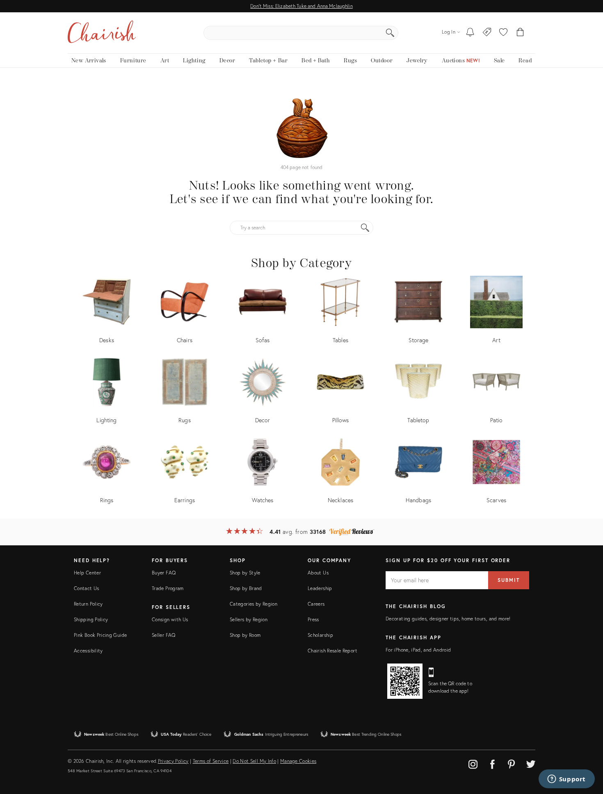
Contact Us (86, 588)
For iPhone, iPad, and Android (418, 650)
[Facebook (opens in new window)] (492, 762)
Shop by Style (245, 573)
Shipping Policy (91, 619)
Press (313, 619)
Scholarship (320, 635)
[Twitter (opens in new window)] (530, 762)
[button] (503, 33)
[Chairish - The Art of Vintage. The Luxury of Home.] (102, 33)
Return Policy (88, 604)
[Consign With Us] (487, 33)
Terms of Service (211, 761)
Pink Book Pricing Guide (100, 635)
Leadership (320, 588)
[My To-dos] (470, 33)
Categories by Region (253, 604)
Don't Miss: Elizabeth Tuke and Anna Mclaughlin (301, 6)
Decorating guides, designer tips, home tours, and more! (448, 619)
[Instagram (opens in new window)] (472, 762)
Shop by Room (245, 635)
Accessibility (88, 651)
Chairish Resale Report (332, 651)
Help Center (87, 573)
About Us (318, 573)
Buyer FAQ (164, 573)
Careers (316, 604)
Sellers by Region (248, 619)
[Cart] (520, 33)
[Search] (390, 33)
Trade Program (168, 588)
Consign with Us (170, 619)
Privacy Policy (173, 761)
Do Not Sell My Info (254, 761)
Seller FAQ (164, 635)
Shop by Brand (246, 588)
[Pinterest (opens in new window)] (511, 762)
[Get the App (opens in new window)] (405, 681)
